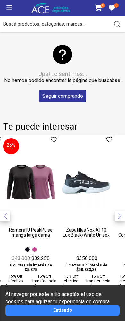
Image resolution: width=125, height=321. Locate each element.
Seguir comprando (62, 96)
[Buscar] (117, 24)
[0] (98, 8)
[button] (120, 216)
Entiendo (62, 310)
